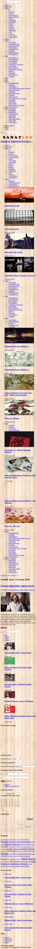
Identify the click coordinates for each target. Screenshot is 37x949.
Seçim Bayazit (12, 122)
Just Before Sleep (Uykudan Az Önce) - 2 (20, 276)
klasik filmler (9, 830)
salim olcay (11, 824)
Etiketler (7, 640)
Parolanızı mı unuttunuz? (12, 786)
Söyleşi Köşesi (12, 35)
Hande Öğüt (12, 120)
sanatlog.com (6, 826)
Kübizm (10, 323)
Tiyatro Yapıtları (13, 54)
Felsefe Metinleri (13, 49)
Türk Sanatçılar (13, 75)
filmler (18, 822)
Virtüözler (11, 76)
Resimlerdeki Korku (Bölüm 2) (17, 346)
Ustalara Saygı (12, 37)
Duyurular (11, 425)
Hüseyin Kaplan (13, 114)
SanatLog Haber (31, 822)
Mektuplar (11, 29)
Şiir (9, 10)
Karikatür (11, 427)
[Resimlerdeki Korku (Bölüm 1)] (19, 366)
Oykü (10, 32)
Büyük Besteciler (13, 59)
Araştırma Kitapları (14, 44)
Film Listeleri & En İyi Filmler (17, 98)
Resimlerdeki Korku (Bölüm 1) (17, 370)
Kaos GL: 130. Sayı (12, 526)
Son (6, 635)
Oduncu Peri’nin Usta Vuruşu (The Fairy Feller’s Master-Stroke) (18, 394)
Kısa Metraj (11, 100)
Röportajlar (11, 73)
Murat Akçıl (12, 117)
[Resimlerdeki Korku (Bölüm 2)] (19, 343)
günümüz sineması (5, 828)
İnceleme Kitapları (13, 46)
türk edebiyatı (12, 828)
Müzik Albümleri (13, 68)
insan (2, 819)
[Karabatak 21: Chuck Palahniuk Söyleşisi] (19, 446)
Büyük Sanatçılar (13, 322)
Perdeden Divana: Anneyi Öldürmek (19, 701)
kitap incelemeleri (15, 819)
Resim (6, 78)
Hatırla (9, 781)
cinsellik (26, 828)
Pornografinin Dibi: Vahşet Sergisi (17, 586)
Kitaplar (10, 24)
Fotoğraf (7, 39)
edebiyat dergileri (10, 821)
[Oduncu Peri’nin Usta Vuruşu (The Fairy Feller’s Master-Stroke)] (19, 389)
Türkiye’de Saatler (12, 229)
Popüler (7, 637)
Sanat (6, 80)
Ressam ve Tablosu (12, 418)
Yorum (7, 638)
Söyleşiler (11, 85)
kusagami (6, 832)
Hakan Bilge (12, 110)
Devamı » (4, 628)
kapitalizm (5, 819)
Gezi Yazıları (12, 20)
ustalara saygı (13, 822)
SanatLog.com (11, 832)
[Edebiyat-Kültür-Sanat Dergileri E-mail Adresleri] (19, 497)
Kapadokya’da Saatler (13, 252)
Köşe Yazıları (12, 22)
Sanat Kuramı (12, 429)
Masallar (10, 27)
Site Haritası (8, 941)
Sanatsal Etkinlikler (14, 430)
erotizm (16, 832)
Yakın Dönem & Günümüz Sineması (19, 88)
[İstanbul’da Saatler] (19, 202)
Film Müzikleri (12, 63)
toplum (16, 826)
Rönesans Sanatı (13, 325)
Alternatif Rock (13, 58)
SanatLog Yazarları (10, 109)
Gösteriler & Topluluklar (15, 64)
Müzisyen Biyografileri (15, 69)
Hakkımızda (8, 7)
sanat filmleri (32, 824)
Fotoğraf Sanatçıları (14, 183)
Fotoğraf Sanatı (13, 184)
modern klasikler (31, 830)
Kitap (2, 832)
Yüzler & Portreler (13, 186)
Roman (10, 34)
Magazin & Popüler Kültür (16, 105)
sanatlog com (23, 822)
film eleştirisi (21, 826)
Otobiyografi (12, 30)
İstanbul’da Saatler (12, 206)
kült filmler (6, 824)
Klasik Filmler (12, 103)
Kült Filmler (12, 102)
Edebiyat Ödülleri (13, 17)
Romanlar (11, 51)
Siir (25, 824)
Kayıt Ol (7, 784)
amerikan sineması (22, 821)
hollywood (3, 821)
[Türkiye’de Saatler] (19, 225)
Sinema (7, 81)
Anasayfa (7, 5)
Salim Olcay (12, 115)
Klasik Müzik (12, 66)
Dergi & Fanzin (13, 15)
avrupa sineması (22, 819)
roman (15, 821)
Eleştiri (10, 18)
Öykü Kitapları (12, 47)
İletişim (7, 942)
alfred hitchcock (17, 830)
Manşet (7, 127)
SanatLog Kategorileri (7, 766)
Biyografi (11, 12)
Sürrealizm (11, 327)
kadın (2, 826)
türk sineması (24, 830)
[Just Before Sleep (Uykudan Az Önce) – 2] (19, 272)
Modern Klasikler (13, 83)
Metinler (10, 71)
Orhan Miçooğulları (14, 119)
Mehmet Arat (12, 112)
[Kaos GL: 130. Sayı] (19, 522)
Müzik (6, 56)
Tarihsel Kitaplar (13, 52)
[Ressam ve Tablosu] (19, 414)
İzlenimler (11, 181)
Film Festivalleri (13, 97)
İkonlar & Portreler (14, 93)
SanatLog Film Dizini (11, 107)
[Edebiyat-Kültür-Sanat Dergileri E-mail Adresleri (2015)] (19, 472)
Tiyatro (7, 129)
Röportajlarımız (9, 125)
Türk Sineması (12, 86)
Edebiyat (7, 8)
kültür (27, 824)
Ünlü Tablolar (12, 320)
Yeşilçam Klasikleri (14, 90)
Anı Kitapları (12, 42)
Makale (10, 25)
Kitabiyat (7, 41)
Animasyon (11, 92)
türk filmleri (3, 830)
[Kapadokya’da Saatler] (19, 248)
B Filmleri (11, 95)
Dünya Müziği (12, 61)
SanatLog (20, 832)
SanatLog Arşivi (6, 759)
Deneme (10, 13)
